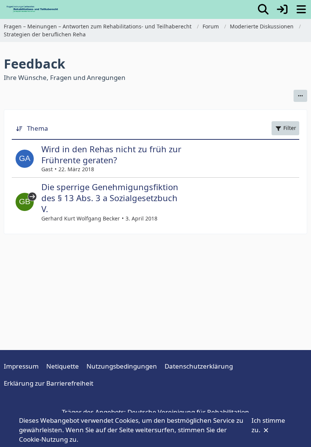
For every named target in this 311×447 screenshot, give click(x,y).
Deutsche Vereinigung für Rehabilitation (188, 412)
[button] (300, 96)
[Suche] (263, 9)
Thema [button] (37, 128)
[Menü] (301, 9)
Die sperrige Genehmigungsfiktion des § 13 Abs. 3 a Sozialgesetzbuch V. (109, 197)
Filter (289, 127)
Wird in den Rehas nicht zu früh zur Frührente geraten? (111, 154)
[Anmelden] (282, 9)
